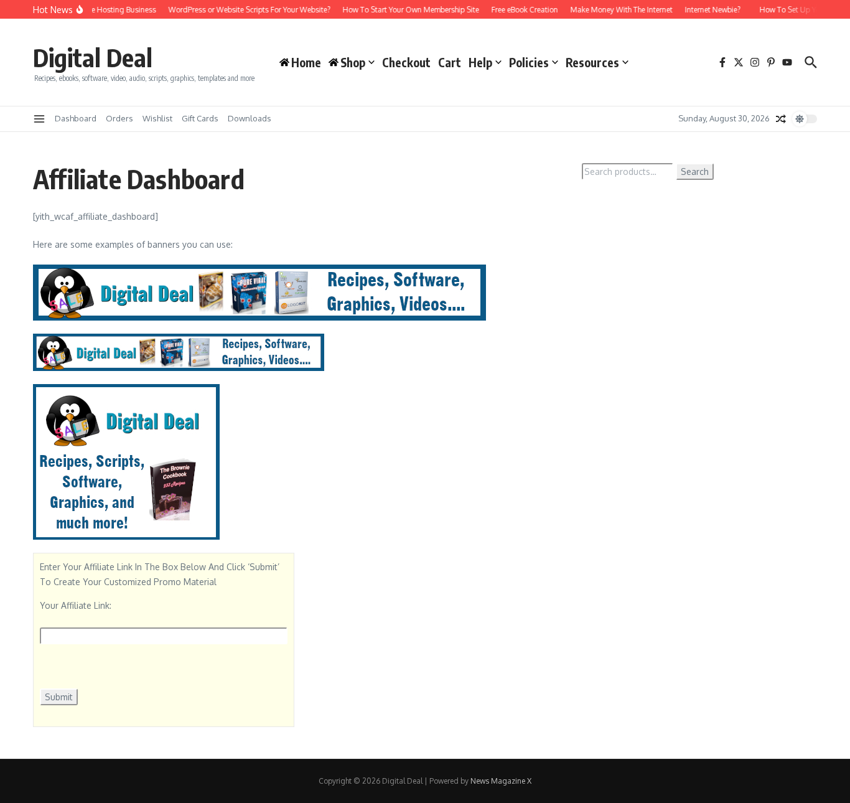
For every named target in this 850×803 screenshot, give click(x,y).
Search (695, 171)
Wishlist (157, 118)
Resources (592, 62)
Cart (449, 62)
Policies (529, 62)
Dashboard (75, 118)
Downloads (249, 118)
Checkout (406, 62)
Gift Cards (200, 118)
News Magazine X (500, 781)
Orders (119, 118)
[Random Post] (781, 119)
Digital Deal (92, 57)
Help (480, 62)
